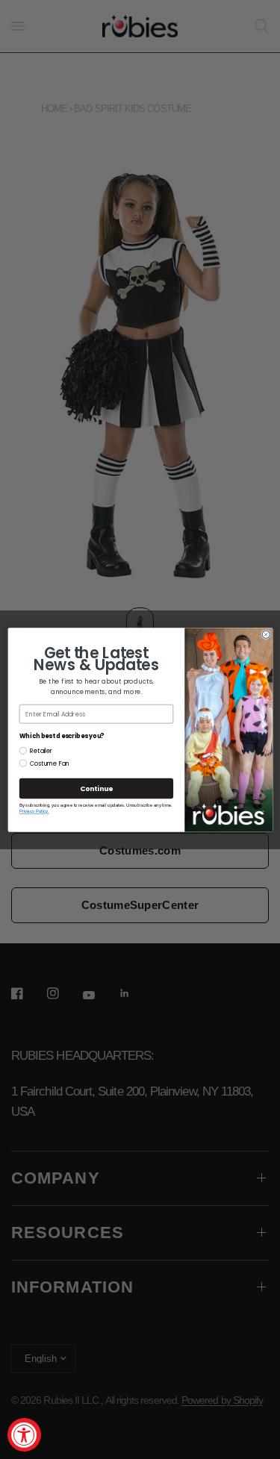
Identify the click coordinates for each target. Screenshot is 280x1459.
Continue (95, 788)
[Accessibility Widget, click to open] (24, 1435)
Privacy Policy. (34, 810)
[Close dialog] (266, 634)
